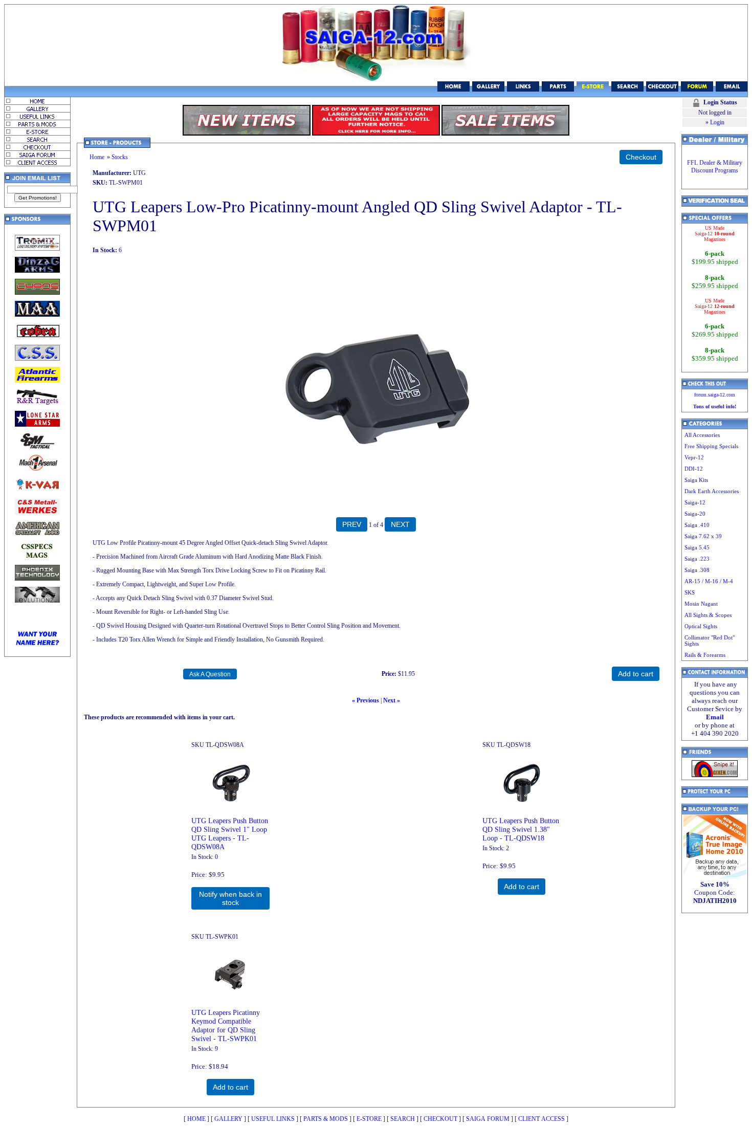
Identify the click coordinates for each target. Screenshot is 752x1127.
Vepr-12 (694, 457)
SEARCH (402, 1118)
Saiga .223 (697, 559)
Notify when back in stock (230, 898)
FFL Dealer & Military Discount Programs (714, 166)
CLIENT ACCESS (541, 1118)
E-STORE (369, 1118)
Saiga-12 (694, 502)
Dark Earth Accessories (711, 491)
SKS (689, 592)
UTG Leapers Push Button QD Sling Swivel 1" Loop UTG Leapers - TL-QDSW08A (229, 833)
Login (717, 122)
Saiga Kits (696, 480)
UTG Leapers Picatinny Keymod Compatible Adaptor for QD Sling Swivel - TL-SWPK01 (225, 1025)
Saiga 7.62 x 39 (703, 536)
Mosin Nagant (701, 604)
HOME (196, 1118)
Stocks (120, 157)
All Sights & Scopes (708, 615)
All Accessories (702, 435)
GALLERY (228, 1118)
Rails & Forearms (704, 655)
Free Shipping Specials (711, 446)
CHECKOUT (440, 1118)
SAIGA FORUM (488, 1118)
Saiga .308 (697, 570)
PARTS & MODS (325, 1118)
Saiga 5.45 (697, 547)
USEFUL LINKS (273, 1118)
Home (97, 157)
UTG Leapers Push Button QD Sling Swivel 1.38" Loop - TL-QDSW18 (520, 829)
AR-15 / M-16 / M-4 (708, 581)
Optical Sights (700, 626)
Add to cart (521, 886)
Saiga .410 (697, 525)
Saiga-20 (694, 514)
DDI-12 (693, 469)
